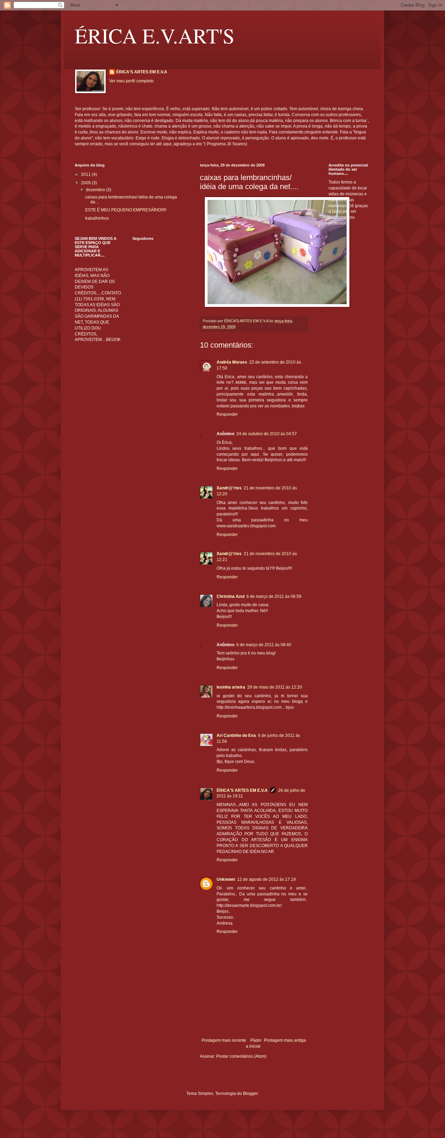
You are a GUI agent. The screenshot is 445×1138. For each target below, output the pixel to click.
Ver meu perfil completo (131, 81)
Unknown (226, 879)
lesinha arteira (231, 687)
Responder (227, 414)
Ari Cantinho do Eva (236, 735)
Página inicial (254, 1043)
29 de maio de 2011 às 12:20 (274, 687)
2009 (86, 182)
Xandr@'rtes (229, 488)
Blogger (250, 1093)
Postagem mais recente (224, 1040)
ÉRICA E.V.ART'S (154, 35)
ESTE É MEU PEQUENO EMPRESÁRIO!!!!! (125, 210)
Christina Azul (230, 596)
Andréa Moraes (232, 362)
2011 (86, 174)
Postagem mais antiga (285, 1040)
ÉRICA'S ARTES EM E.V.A (141, 72)
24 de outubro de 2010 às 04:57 (266, 433)
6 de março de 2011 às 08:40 (263, 644)
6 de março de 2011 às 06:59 (273, 596)
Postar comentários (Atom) (241, 1056)
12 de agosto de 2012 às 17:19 (266, 879)
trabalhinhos (97, 218)
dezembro (96, 189)
